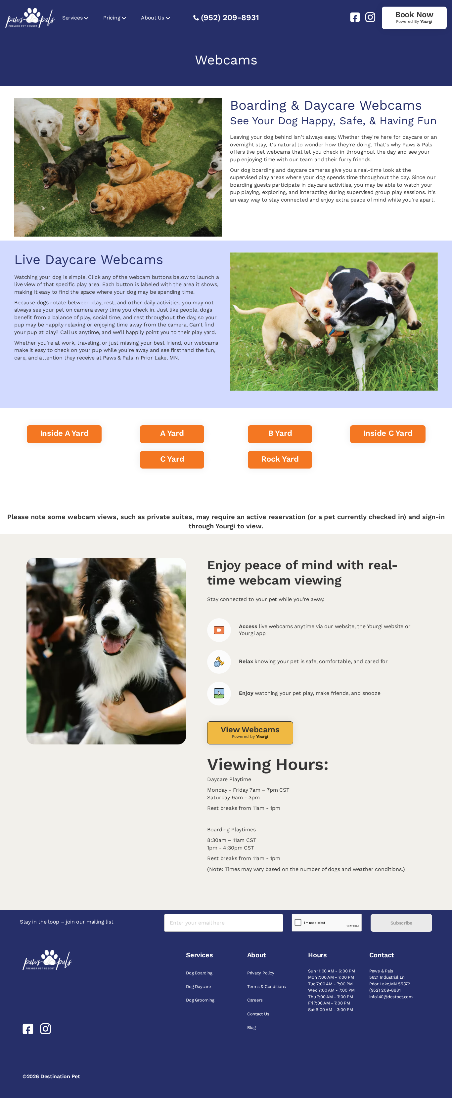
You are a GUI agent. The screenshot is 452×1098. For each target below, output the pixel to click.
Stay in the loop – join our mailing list (66, 922)
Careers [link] (255, 1000)
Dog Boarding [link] (199, 972)
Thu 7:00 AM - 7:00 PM (330, 996)
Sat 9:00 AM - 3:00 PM (330, 1009)
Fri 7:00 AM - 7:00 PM (329, 1003)
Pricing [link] (111, 18)
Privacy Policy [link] (260, 972)
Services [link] (72, 18)
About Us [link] (152, 18)
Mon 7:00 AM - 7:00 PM (331, 977)
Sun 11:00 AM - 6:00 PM (331, 970)
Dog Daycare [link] (198, 986)
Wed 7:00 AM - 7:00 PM (331, 990)
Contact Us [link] (258, 1013)
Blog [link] (251, 1027)
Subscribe (401, 923)
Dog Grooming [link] (200, 1000)
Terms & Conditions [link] (266, 986)
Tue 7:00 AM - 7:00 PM (330, 983)
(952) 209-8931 (230, 17)
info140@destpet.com (391, 996)
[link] (352, 17)
